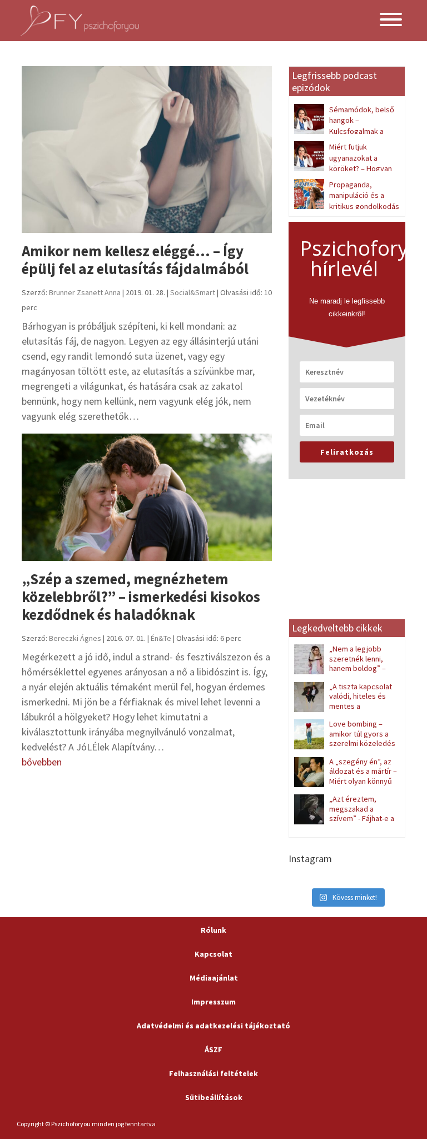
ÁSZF (213, 1050)
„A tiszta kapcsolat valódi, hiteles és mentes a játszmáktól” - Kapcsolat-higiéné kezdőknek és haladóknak (343, 711)
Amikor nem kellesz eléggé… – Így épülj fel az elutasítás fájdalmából (135, 259)
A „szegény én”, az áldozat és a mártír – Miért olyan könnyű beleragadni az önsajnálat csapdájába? (345, 781)
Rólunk (213, 930)
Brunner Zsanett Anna (85, 292)
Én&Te (161, 638)
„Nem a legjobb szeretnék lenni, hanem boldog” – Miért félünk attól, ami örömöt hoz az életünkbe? (344, 668)
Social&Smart (192, 292)
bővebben (42, 761)
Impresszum (213, 1002)
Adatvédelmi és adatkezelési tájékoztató (213, 1026)
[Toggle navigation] (391, 21)
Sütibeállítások (213, 1097)
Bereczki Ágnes (75, 638)
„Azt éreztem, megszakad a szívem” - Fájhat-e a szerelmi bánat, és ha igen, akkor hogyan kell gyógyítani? (344, 823)
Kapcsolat (213, 954)
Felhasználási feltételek (213, 1073)
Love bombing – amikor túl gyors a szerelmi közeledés (362, 733)
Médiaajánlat (214, 978)
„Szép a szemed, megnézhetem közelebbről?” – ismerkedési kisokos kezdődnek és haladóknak (141, 596)
